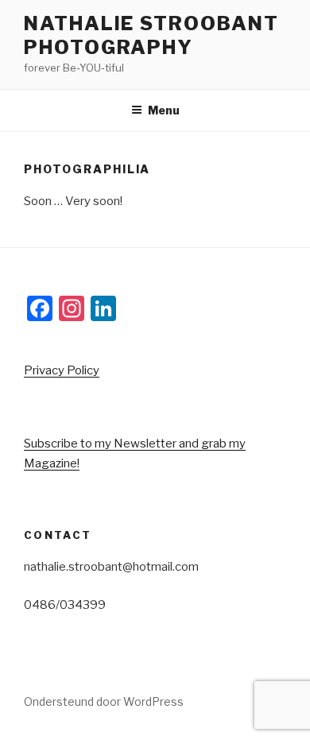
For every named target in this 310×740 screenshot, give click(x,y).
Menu (164, 110)
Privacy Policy (61, 370)
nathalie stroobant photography (151, 35)
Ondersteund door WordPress (104, 701)
